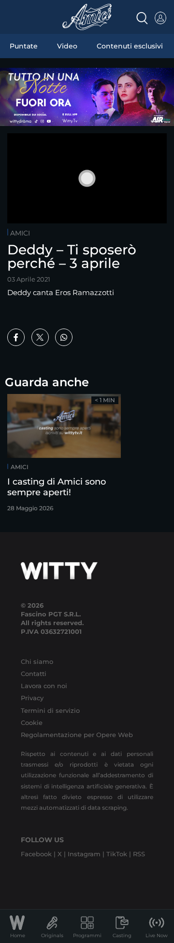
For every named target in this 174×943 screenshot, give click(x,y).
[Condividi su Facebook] (16, 337)
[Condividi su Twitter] (40, 337)
